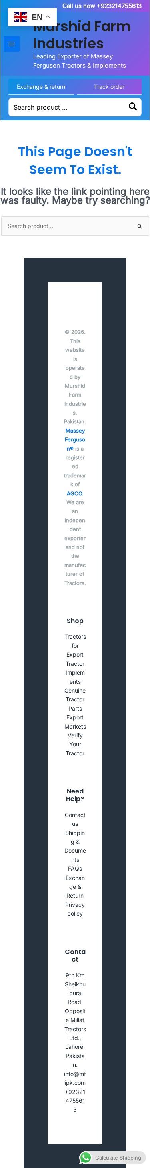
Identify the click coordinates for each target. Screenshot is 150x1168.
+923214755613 (75, 1100)
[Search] (133, 107)
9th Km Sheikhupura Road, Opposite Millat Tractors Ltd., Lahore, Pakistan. (75, 1020)
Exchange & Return (75, 886)
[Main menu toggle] (12, 44)
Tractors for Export (75, 645)
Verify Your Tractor (75, 744)
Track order (109, 86)
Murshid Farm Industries (82, 34)
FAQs (75, 868)
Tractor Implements (75, 672)
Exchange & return (41, 86)
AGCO (74, 493)
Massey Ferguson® (75, 439)
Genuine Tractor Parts (75, 699)
